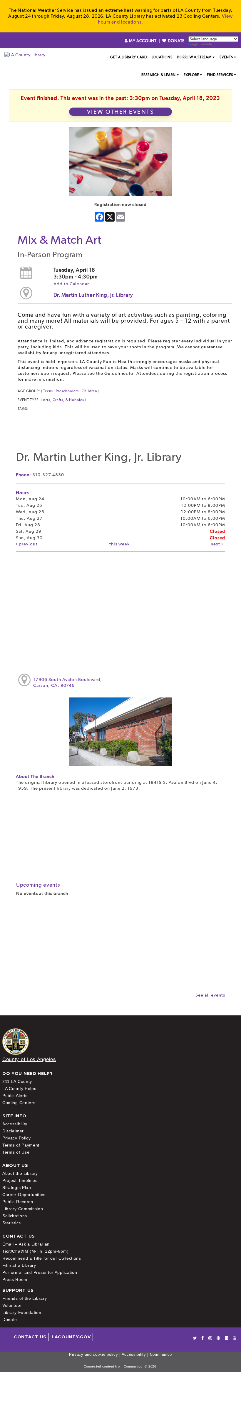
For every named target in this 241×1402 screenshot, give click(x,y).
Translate (205, 44)
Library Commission (22, 1208)
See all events (210, 995)
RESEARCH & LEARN (158, 75)
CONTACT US (30, 1337)
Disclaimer (13, 1131)
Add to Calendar (71, 283)
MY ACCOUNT (143, 40)
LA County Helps (19, 1088)
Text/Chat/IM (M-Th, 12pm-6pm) (35, 1251)
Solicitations (14, 1215)
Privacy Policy (16, 1138)
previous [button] (28, 544)
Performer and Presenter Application (39, 1272)
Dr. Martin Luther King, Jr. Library (93, 295)
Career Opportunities (24, 1194)
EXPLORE (191, 75)
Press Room (14, 1279)
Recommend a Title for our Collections (41, 1258)
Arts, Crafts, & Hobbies (63, 400)
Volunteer (12, 1305)
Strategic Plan (16, 1187)
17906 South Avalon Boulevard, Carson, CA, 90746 (67, 682)
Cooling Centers (19, 1102)
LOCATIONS (162, 57)
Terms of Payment (20, 1145)
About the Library (20, 1173)
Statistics (11, 1222)
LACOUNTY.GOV (71, 1337)
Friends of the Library (24, 1298)
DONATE (176, 40)
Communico (161, 1354)
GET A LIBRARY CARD (128, 57)
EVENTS (226, 57)
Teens (48, 391)
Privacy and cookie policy (93, 1354)
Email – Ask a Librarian (26, 1244)
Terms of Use (15, 1152)
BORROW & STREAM (194, 57)
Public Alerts (15, 1095)
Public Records (17, 1201)
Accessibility (14, 1123)
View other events (120, 111)
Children (89, 391)
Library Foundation (21, 1312)
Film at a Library (19, 1265)
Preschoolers (67, 391)
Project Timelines (20, 1180)
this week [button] (119, 544)
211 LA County (17, 1081)
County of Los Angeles (29, 1059)
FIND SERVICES (220, 75)
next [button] (216, 544)
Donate (9, 1319)
